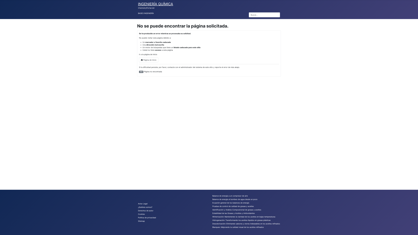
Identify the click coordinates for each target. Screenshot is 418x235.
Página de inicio (149, 60)
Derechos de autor (145, 211)
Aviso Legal (142, 204)
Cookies (141, 214)
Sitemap (141, 221)
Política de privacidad (147, 218)
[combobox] (264, 14)
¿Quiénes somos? (145, 207)
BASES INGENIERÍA (146, 13)
